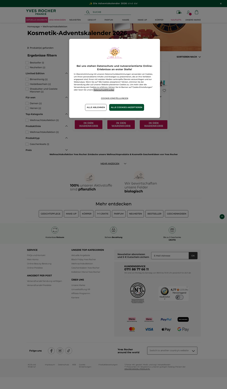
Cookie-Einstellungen (114, 98)
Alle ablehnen (96, 107)
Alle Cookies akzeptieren (126, 107)
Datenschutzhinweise (104, 90)
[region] (114, 78)
